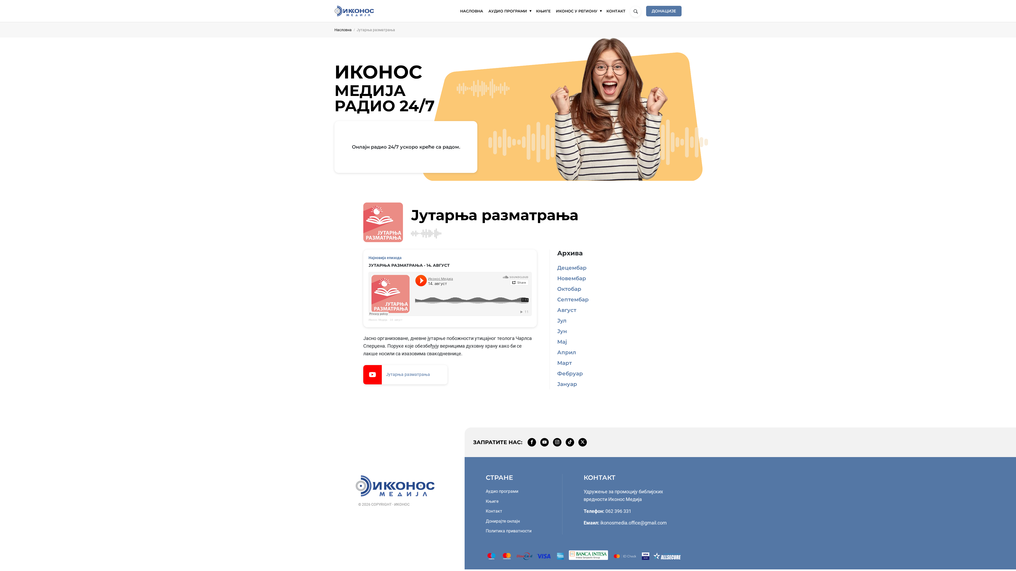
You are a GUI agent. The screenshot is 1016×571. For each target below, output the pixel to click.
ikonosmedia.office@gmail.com (633, 523)
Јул (561, 320)
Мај (562, 342)
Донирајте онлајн (503, 521)
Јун (562, 331)
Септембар (573, 299)
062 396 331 (618, 511)
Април (566, 352)
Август (566, 310)
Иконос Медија (378, 319)
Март (564, 363)
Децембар (572, 268)
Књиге (492, 501)
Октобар (569, 289)
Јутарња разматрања (408, 374)
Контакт (494, 511)
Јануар (567, 384)
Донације (664, 10)
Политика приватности (509, 530)
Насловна (343, 30)
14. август (396, 319)
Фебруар (570, 373)
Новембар (571, 278)
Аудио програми (502, 491)
